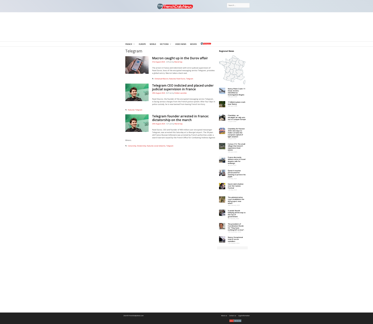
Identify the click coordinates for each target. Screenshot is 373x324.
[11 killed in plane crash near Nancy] (222, 108)
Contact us (232, 316)
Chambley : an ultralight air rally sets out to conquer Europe (237, 117)
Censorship (132, 146)
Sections (164, 44)
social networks (159, 146)
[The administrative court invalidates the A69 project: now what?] (222, 203)
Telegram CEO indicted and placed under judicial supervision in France (183, 87)
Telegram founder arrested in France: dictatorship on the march (180, 118)
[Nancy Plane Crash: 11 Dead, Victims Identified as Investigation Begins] (222, 95)
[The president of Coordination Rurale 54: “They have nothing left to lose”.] (222, 230)
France (128, 44)
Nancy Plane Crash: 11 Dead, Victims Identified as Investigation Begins (236, 92)
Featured (172, 79)
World (153, 44)
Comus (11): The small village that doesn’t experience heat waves (236, 147)
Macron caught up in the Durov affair (180, 58)
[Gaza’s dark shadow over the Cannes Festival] (222, 190)
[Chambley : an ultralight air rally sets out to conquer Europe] (222, 121)
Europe (142, 44)
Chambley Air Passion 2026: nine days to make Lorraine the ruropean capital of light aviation (236, 133)
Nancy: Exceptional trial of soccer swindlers (235, 239)
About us (224, 316)
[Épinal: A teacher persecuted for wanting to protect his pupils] (222, 177)
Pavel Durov (180, 79)
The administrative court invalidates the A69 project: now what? (236, 200)
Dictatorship (141, 146)
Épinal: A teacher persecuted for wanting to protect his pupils (237, 173)
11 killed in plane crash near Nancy (236, 103)
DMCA (231, 321)
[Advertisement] (186, 26)
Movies (193, 44)
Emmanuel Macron (161, 79)
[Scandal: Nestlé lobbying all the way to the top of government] (222, 217)
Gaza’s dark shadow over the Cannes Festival (235, 186)
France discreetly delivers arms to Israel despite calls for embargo (236, 160)
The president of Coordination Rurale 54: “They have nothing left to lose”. (236, 227)
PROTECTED (237, 321)
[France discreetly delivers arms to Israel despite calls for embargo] (222, 163)
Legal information (244, 316)
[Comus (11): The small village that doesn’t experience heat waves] (222, 150)
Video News (180, 44)
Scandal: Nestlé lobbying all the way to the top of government (237, 213)
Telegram (189, 79)
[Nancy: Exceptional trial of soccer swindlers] (222, 243)
